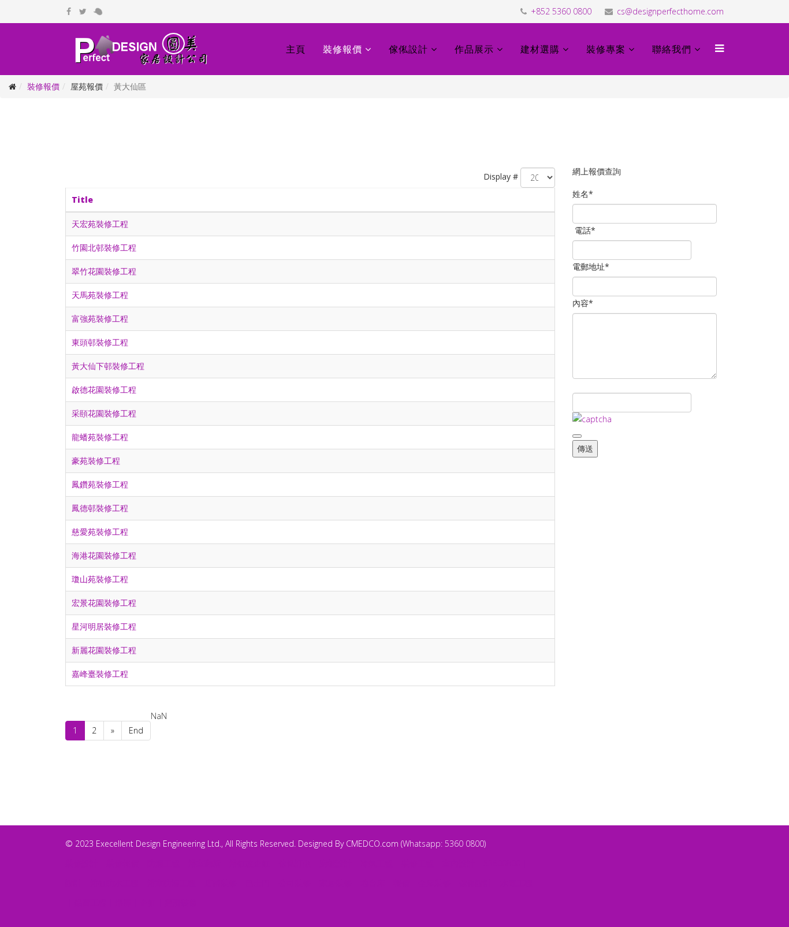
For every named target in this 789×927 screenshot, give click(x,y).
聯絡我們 (671, 49)
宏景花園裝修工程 (104, 602)
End (136, 730)
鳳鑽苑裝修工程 (100, 484)
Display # (500, 176)
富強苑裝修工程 (100, 318)
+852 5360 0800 (561, 11)
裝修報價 (342, 49)
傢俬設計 (408, 49)
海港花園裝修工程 (104, 555)
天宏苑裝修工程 (100, 223)
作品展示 (474, 49)
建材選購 (540, 49)
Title (82, 199)
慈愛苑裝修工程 (100, 531)
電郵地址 (590, 266)
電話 (585, 230)
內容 (582, 302)
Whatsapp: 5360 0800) (444, 843)
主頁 (296, 49)
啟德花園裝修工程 (104, 389)
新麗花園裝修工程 (104, 650)
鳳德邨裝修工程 (100, 507)
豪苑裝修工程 (96, 460)
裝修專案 (606, 49)
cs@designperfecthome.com (670, 11)
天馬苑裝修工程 (100, 294)
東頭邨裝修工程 (100, 342)
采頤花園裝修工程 (104, 413)
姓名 (582, 193)
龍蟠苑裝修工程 (100, 436)
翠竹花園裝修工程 (104, 271)
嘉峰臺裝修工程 (100, 673)
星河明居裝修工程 (104, 626)
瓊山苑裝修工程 (100, 579)
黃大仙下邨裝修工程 (108, 365)
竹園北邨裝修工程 (104, 247)
